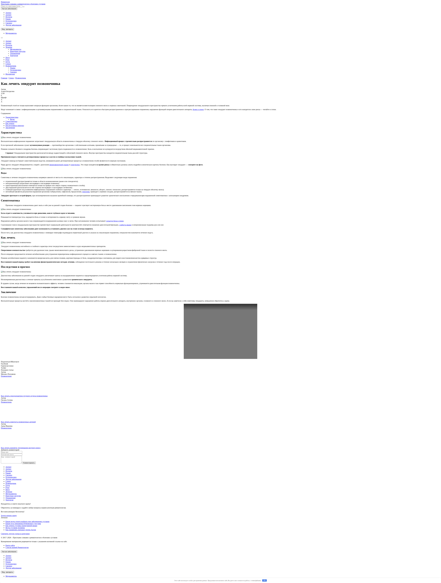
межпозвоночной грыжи (59, 165)
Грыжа (8, 19)
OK (264, 580)
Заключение (10, 128)
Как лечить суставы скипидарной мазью (21, 526)
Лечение (9, 47)
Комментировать (29, 463)
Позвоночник (11, 66)
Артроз (8, 13)
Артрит (8, 15)
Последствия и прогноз (15, 126)
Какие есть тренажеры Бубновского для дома (23, 524)
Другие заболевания (13, 25)
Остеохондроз (11, 21)
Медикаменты (11, 33)
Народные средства (17, 51)
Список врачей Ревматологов (17, 547)
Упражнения (15, 53)
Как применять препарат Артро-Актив (21, 530)
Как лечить (10, 123)
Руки (7, 60)
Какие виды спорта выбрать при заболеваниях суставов (27, 521)
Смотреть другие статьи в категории (15, 534)
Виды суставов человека (15, 528)
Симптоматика (11, 121)
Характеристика (12, 117)
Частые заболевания (9, 9)
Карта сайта (10, 545)
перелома (86, 192)
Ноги (8, 58)
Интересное (10, 74)
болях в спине (198, 109)
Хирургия (14, 55)
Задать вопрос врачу (9, 516)
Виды (12, 119)
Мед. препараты (7, 29)
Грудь (8, 62)
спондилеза (75, 165)
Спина (8, 64)
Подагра (9, 17)
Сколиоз (9, 23)
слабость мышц (125, 225)
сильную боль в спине (115, 221)
